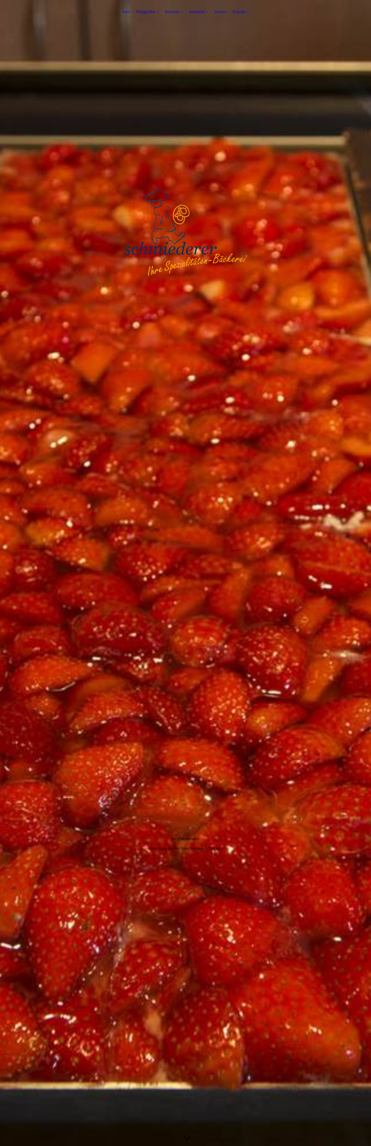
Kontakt (238, 12)
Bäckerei (172, 12)
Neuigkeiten (145, 12)
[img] (185, 573)
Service (220, 12)
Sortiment (196, 12)
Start (125, 12)
